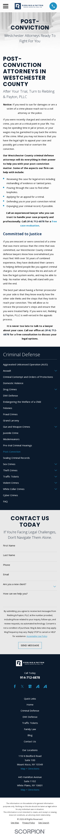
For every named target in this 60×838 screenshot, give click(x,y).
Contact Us (30, 741)
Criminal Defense (30, 710)
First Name (9, 545)
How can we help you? (15, 593)
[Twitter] (22, 686)
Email (6, 574)
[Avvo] (37, 686)
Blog (30, 735)
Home (30, 704)
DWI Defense (30, 716)
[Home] (29, 6)
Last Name (9, 555)
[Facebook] (14, 686)
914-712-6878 (30, 677)
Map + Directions (30, 768)
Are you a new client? (14, 584)
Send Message (30, 645)
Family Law (30, 729)
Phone (6, 564)
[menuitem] (30, 364)
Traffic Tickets (30, 722)
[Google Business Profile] (30, 686)
